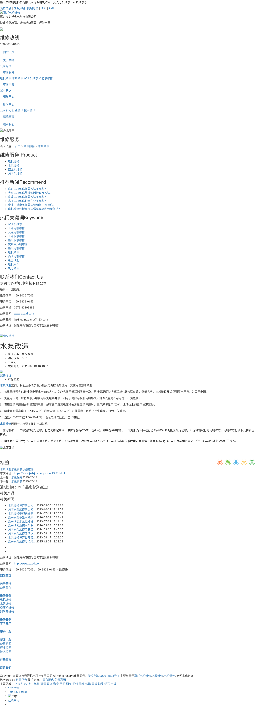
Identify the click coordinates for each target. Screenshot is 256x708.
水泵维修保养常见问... (22, 505)
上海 (17, 684)
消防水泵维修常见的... (22, 509)
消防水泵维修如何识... (22, 533)
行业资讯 (17, 110)
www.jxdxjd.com (24, 313)
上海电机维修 (16, 228)
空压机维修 (31, 78)
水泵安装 (16, 469)
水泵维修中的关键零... (22, 513)
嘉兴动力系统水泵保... (22, 525)
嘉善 (94, 684)
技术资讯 (29, 110)
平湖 (62, 684)
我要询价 (5, 375)
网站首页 (8, 52)
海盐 (101, 684)
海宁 (56, 684)
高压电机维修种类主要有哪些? (27, 201)
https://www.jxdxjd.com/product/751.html (39, 473)
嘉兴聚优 (48, 680)
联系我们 (8, 124)
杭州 (37, 684)
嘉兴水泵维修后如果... (22, 541)
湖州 (75, 684)
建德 (43, 684)
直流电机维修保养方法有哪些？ (27, 197)
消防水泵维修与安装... (22, 529)
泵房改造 (13, 260)
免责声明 (60, 680)
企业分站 (19, 8)
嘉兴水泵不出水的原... (22, 517)
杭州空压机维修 (18, 244)
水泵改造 (5, 469)
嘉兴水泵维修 (16, 240)
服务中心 (8, 96)
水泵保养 (16, 477)
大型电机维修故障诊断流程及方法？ (30, 193)
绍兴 (107, 684)
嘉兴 (49, 684)
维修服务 (8, 72)
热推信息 (5, 8)
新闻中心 (8, 104)
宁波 (113, 684)
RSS (43, 8)
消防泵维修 (46, 78)
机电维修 (13, 268)
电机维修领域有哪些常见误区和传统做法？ (34, 209)
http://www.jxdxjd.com (27, 563)
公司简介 (5, 66)
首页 (17, 146)
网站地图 (32, 8)
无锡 (81, 684)
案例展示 (5, 90)
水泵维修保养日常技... (22, 537)
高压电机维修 (16, 256)
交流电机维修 (16, 232)
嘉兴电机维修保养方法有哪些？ (27, 189)
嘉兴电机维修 (16, 248)
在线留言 (8, 116)
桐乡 (69, 684)
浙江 (30, 684)
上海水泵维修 (16, 236)
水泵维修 (17, 78)
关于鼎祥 (8, 60)
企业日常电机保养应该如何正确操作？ (32, 205)
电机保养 (169, 676)
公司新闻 (5, 110)
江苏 (24, 684)
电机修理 (13, 264)
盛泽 (88, 684)
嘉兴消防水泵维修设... (22, 521)
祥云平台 (21, 680)
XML (52, 8)
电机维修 (5, 78)
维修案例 (8, 84)
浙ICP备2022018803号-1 (103, 676)
